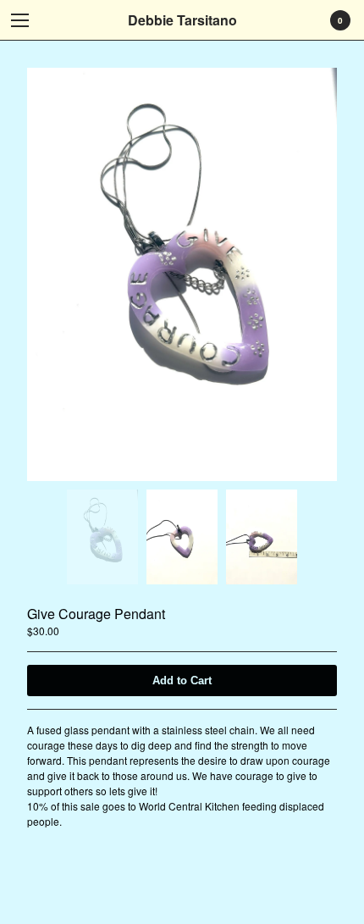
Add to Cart (182, 680)
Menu (20, 20)
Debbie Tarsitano (182, 20)
